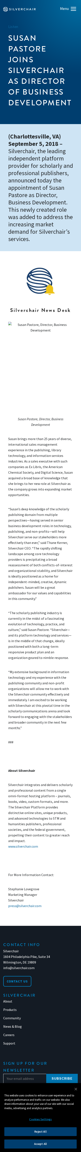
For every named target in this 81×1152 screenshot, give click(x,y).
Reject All (40, 1131)
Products (10, 1009)
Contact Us (17, 981)
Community (12, 1018)
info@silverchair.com (19, 968)
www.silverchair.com (23, 846)
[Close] (76, 1089)
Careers (8, 1035)
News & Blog (12, 1026)
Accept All (40, 1144)
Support (9, 1043)
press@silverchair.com (24, 906)
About (7, 1001)
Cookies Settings (40, 1119)
